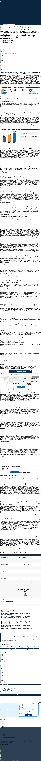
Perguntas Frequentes (7, 691)
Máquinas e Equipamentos (10, 8)
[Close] (39, 702)
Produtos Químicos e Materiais (11, 13)
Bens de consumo (8, 15)
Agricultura (7, 12)
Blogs (4, 17)
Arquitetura (7, 14)
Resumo (2, 72)
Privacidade (27, 389)
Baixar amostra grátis (21, 72)
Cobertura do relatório (7, 690)
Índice (6, 72)
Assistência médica (9, 7)
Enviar (21, 386)
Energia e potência (9, 10)
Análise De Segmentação (7, 687)
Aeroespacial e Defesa (9, 11)
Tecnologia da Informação (10, 6)
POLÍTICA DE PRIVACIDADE (9, 737)
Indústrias (5, 5)
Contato (4, 22)
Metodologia (14, 72)
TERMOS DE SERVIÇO (7, 736)
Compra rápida (7, 50)
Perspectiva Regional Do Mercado (9, 688)
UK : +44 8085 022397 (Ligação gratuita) (23, 741)
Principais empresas (6, 689)
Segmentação (9, 72)
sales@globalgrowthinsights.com (6, 742)
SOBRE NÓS (5, 735)
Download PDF (3, 726)
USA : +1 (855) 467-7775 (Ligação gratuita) (8, 696)
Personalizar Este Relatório (30, 72)
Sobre (4, 19)
